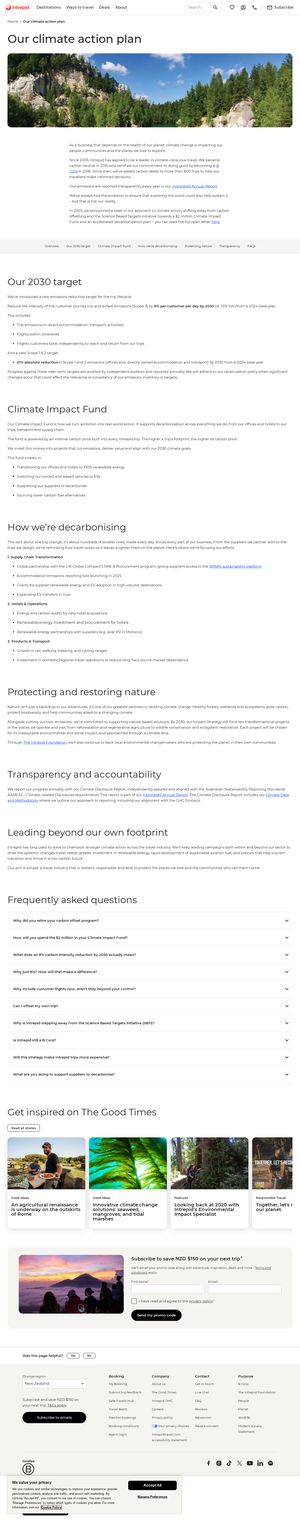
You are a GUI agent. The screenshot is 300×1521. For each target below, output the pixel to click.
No (89, 1355)
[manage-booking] (243, 7)
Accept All (152, 1485)
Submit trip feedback (125, 1392)
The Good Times (164, 1392)
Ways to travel (80, 7)
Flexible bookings (122, 1417)
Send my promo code (156, 1315)
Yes (73, 1355)
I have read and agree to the (176, 1301)
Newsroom (203, 1417)
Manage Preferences (152, 1497)
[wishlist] (232, 7)
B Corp (243, 1384)
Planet (243, 1409)
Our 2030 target (78, 246)
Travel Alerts (118, 1409)
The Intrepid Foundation (257, 1392)
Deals (104, 7)
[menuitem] (17, 7)
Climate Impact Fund (114, 246)
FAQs (251, 246)
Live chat (202, 1392)
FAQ (198, 1401)
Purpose (245, 1376)
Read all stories (23, 1128)
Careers (157, 1409)
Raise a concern (207, 1426)
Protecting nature (198, 246)
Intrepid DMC (162, 1401)
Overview (52, 246)
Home (13, 21)
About (121, 7)
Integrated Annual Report (194, 186)
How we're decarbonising (157, 246)
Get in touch (204, 1384)
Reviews (201, 1409)
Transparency (229, 246)
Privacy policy (162, 1417)
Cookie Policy (51, 1507)
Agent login (118, 1434)
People (243, 1401)
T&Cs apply (57, 1405)
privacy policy (201, 1301)
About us (158, 1384)
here (215, 222)
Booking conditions (124, 1426)
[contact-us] (254, 7)
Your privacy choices (173, 1426)
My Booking (118, 1384)
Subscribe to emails (54, 1417)
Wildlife (244, 1417)
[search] (197, 7)
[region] (150, 337)
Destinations (49, 7)
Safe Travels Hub (121, 1401)
